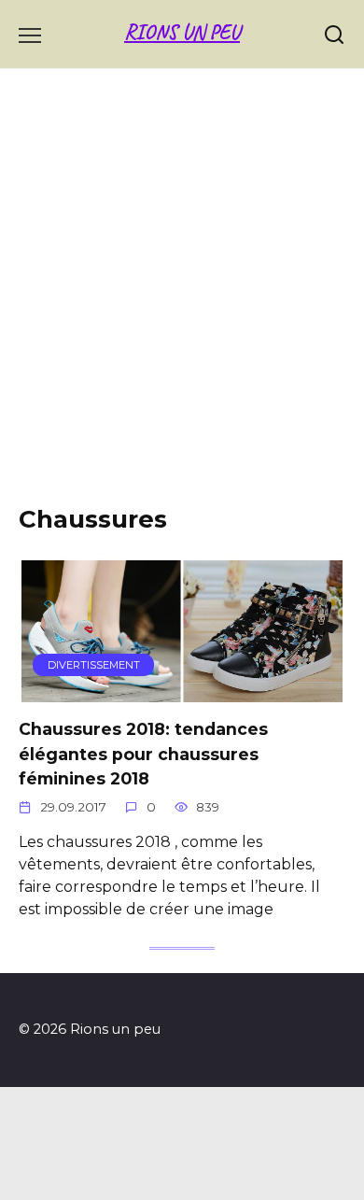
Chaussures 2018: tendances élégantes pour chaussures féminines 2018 (143, 753)
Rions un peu (182, 32)
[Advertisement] (182, 302)
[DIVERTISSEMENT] (182, 690)
